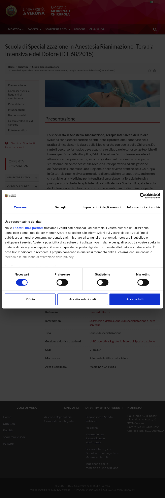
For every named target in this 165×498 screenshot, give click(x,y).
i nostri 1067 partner (28, 228)
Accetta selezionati (82, 299)
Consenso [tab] (21, 207)
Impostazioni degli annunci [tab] (102, 207)
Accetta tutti (134, 299)
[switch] (62, 282)
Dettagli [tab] (60, 207)
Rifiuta (30, 299)
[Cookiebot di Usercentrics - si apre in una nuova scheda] (142, 196)
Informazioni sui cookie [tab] (143, 207)
